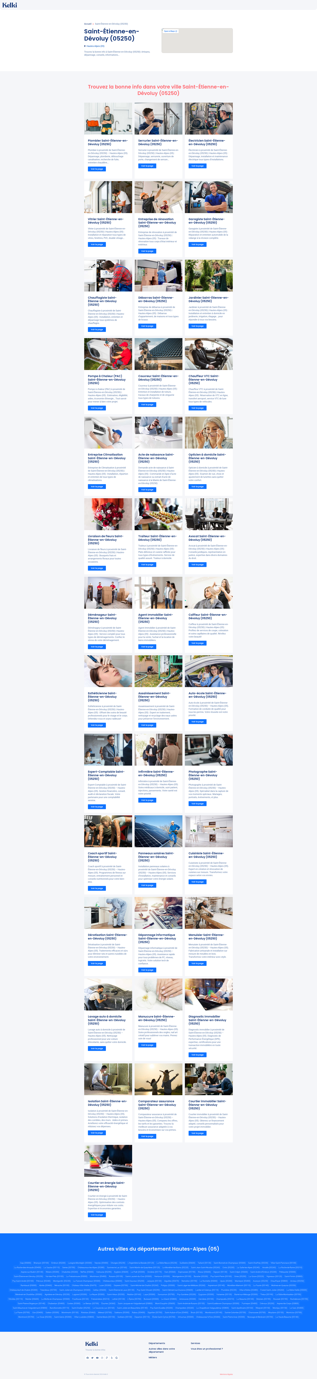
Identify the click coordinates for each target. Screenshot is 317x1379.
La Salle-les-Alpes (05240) (248, 1267)
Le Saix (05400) (297, 1308)
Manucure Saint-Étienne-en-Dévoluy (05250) (156, 1018)
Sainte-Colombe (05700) (235, 1312)
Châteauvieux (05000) (112, 1281)
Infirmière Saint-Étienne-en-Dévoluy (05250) (156, 773)
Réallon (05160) (134, 1294)
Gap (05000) (25, 1263)
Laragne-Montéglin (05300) (80, 1263)
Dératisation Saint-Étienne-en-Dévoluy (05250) (107, 936)
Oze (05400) (37, 1312)
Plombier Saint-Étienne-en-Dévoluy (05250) (108, 142)
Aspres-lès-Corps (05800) (288, 1303)
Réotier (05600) (32, 1299)
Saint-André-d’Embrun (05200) (263, 1272)
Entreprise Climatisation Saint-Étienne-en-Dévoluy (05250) (107, 458)
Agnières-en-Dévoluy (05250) (57, 1294)
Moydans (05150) (276, 1312)
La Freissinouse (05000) (76, 1276)
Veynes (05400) (101, 1263)
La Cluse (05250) (44, 1317)
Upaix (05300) (226, 1281)
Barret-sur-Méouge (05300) (246, 1294)
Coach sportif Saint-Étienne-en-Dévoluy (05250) (102, 856)
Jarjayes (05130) (154, 1281)
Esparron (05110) (142, 1317)
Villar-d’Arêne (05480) (248, 1290)
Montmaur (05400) (98, 1276)
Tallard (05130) (204, 1263)
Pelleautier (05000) (287, 1272)
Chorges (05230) (118, 1263)
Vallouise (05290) (104, 1272)
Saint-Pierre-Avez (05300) (234, 1317)
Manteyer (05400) (243, 1281)
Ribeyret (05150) (263, 1308)
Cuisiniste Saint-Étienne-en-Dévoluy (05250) (206, 855)
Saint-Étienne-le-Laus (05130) (121, 1290)
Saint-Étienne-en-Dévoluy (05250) (28, 1276)
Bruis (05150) (197, 1312)
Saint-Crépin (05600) (239, 1272)
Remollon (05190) (189, 1281)
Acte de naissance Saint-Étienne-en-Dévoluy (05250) (156, 458)
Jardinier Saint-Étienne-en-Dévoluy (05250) (209, 299)
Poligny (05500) (168, 1285)
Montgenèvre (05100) (181, 1276)
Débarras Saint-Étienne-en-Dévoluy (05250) (156, 299)
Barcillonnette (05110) (59, 1308)
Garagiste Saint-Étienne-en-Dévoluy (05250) (207, 221)
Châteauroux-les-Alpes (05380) (91, 1267)
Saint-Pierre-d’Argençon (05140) (31, 1303)
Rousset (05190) (280, 1299)
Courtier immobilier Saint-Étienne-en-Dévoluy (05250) (207, 1104)
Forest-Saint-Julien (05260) (272, 1290)
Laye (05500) (149, 1294)
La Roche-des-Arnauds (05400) (27, 1267)
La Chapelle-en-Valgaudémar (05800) (212, 1308)
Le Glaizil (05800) (169, 1299)
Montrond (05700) (26, 1317)
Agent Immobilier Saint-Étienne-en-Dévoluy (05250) (155, 618)
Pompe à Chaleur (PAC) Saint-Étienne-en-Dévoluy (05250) (107, 379)
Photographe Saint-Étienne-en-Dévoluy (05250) (203, 775)
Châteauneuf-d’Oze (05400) (208, 1317)
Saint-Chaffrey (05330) (258, 1263)
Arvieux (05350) (297, 1281)
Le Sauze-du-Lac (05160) (104, 1308)
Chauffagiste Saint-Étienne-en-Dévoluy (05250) (102, 301)
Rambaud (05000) (29, 1285)
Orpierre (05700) (121, 1285)
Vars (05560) (170, 1272)
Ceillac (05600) (99, 1290)
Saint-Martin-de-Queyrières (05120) (145, 1267)
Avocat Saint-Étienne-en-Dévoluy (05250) (207, 538)
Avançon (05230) (260, 1281)
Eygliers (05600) (121, 1272)
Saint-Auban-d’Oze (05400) (176, 1312)
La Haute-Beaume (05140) (287, 1317)
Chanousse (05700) (257, 1312)
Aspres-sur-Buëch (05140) (32, 1272)
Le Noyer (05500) (97, 1294)
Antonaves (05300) (187, 1299)
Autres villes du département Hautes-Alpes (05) (158, 1248)
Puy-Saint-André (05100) (23, 1281)
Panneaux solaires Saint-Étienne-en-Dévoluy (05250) (156, 856)
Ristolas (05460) (88, 1312)
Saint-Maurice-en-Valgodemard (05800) (30, 1308)
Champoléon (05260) (184, 1308)
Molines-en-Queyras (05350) (283, 1285)
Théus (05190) (266, 1294)
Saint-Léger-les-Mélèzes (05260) (191, 1285)
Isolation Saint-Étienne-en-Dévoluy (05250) (107, 1103)
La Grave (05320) (256, 1276)
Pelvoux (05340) (43, 1281)
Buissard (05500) (151, 1299)
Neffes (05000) (87, 1272)
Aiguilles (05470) (171, 1281)
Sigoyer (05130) (220, 1272)
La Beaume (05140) (245, 1299)
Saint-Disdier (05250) (81, 1308)
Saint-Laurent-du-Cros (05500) (138, 1276)
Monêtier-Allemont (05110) (239, 1285)
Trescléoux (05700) (48, 1290)
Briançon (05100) (41, 1263)
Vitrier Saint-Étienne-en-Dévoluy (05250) (106, 221)
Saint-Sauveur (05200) (134, 1281)
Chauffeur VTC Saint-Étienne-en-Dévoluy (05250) (204, 379)
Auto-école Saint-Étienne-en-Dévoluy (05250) (207, 695)
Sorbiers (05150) (125, 1317)
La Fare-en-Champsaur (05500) (86, 1281)
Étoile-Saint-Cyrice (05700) (163, 1317)
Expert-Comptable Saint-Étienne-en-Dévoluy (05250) (106, 775)
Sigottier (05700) (155, 1312)
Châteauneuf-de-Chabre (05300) (24, 1290)
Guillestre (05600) (187, 1263)
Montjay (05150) (280, 1308)
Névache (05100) (61, 1285)
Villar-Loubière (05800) (84, 1317)
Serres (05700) (68, 1267)
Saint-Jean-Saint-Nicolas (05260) (205, 1267)
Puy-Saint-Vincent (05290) (148, 1290)
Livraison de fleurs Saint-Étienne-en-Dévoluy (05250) (105, 539)
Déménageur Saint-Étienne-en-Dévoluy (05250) (102, 618)
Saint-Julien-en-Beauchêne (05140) (132, 1308)
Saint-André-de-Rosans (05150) (191, 1303)
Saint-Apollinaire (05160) (242, 1308)
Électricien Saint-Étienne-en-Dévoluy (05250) (207, 142)
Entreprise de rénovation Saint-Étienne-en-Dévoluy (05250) (157, 222)
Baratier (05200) (201, 1276)
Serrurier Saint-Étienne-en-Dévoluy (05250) (158, 142)
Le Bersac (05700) (91, 1303)
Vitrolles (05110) (15, 1299)
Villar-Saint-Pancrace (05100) (283, 1263)
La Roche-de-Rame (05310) (290, 1267)
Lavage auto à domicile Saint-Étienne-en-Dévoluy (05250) (107, 1020)
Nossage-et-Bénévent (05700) (260, 1317)
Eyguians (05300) (206, 1294)
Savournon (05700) (166, 1294)
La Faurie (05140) (261, 1285)
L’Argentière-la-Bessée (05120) (141, 1263)
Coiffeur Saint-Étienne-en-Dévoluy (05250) (208, 616)
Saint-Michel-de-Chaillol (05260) (144, 1285)
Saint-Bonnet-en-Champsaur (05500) (230, 1263)
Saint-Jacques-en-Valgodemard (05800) (135, 1303)
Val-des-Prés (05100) (55, 1276)
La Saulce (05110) (52, 1267)
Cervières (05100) (206, 1299)
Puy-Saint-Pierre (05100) (221, 1276)
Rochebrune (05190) (299, 1299)
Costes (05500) (73, 1303)
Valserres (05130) (224, 1294)
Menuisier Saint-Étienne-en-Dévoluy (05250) (206, 936)
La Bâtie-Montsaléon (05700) (288, 1294)
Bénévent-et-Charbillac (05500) (28, 1294)
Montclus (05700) (294, 1312)
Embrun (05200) (58, 1263)
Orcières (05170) (154, 1272)
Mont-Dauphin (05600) (165, 1303)
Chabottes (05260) (70, 1272)
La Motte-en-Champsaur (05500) (55, 1299)
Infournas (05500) (186, 1317)
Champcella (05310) (225, 1299)
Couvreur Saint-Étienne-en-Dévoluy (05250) (158, 378)
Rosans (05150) (116, 1276)
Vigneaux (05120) (274, 1276)
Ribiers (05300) (52, 1272)
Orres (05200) (240, 1276)
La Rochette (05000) (209, 1281)
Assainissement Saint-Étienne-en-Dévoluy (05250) (154, 696)
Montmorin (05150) (70, 1312)
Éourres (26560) (108, 1303)
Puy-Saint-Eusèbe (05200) (161, 1308)
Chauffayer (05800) (279, 1281)
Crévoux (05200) (267, 1303)
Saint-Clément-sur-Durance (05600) (177, 1290)
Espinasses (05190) (187, 1272)
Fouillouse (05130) (80, 1299)
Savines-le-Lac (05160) (117, 1267)
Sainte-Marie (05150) (106, 1317)
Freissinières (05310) (100, 1299)
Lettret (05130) (118, 1299)
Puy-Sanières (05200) (186, 1294)
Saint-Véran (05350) (116, 1294)
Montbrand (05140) (213, 1312)
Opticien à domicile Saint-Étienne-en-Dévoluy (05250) (207, 458)
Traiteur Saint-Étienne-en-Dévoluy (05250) (157, 538)
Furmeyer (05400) (249, 1303)
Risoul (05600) (204, 1272)
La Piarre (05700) (22, 1312)
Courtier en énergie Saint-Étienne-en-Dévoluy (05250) (106, 1186)
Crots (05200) (229, 1267)
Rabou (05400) (138, 1312)
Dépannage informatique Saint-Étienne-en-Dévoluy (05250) (157, 938)
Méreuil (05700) (105, 1312)
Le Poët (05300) (138, 1272)
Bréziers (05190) (263, 1299)
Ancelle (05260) (269, 1267)
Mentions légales (226, 1374)
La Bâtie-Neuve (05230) (167, 1263)
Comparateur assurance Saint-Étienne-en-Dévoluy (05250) (157, 1104)
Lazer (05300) (105, 1285)
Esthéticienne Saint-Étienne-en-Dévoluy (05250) (102, 696)
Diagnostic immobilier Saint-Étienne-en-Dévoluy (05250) (207, 1020)
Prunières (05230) (229, 1290)
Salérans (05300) (122, 1312)
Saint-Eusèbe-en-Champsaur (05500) (223, 1303)
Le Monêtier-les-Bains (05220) (175, 1267)
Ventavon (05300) (162, 1276)
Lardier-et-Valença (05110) (207, 1290)
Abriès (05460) (45, 1285)
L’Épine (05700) (134, 1299)
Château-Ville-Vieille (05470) (84, 1285)
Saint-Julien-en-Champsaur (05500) (75, 1290)
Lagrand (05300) (79, 1294)
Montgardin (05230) (62, 1281)
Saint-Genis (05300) (63, 1317)
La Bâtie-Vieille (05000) (297, 1290)
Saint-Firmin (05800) (294, 1276)
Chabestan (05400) (56, 1303)
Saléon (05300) (52, 1312)
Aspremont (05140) (216, 1285)
